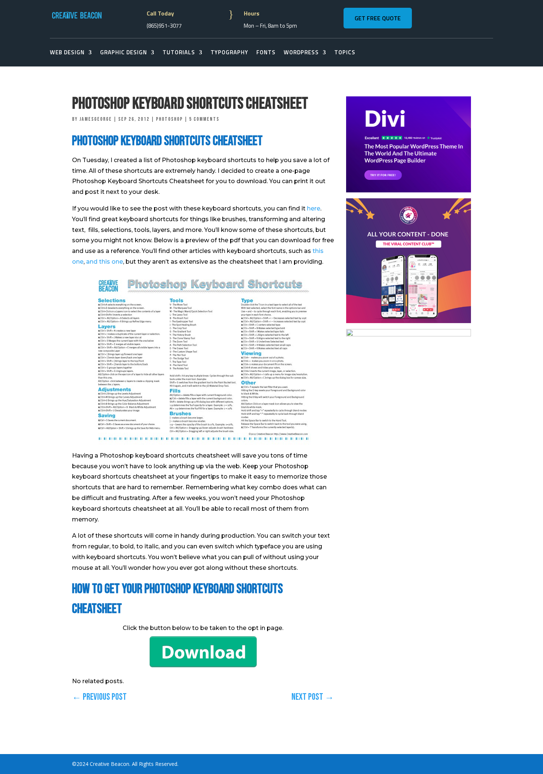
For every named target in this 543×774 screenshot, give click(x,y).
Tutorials (179, 52)
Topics (344, 52)
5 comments (204, 119)
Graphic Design (123, 52)
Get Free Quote (378, 18)
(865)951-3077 (164, 25)
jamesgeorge (95, 119)
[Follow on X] (450, 52)
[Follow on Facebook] (432, 52)
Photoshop (169, 119)
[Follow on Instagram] (485, 52)
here (313, 208)
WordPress (301, 52)
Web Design (67, 52)
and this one (104, 261)
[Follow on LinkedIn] (468, 52)
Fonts (266, 52)
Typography (229, 52)
